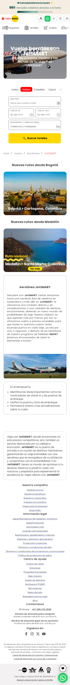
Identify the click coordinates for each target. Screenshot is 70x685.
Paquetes (13, 27)
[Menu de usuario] (41, 18)
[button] (63, 678)
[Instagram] (32, 633)
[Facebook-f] (26, 633)
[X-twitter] (38, 633)
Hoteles (34, 27)
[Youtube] (43, 633)
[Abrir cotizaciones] (62, 668)
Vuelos (53, 27)
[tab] (14, 89)
